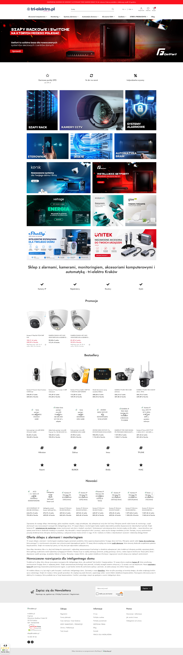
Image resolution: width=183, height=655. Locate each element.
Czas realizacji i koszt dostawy (70, 621)
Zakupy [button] (63, 608)
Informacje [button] (97, 608)
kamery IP (135, 562)
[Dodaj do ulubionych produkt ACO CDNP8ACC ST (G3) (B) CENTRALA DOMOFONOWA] (38, 489)
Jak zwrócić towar (132, 617)
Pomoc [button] (129, 608)
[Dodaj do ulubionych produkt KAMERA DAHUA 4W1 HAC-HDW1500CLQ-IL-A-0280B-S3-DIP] (66, 308)
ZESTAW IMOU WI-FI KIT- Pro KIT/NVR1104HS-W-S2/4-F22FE (102, 431)
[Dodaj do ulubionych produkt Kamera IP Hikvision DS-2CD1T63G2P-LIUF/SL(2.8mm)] (121, 489)
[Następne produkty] (152, 494)
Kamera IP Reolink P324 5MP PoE (35, 336)
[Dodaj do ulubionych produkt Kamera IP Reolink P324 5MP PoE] (44, 308)
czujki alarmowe (117, 543)
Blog (94, 628)
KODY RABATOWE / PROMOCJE (71, 624)
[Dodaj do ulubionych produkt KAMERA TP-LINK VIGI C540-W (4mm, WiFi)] (154, 363)
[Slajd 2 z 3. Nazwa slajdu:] (91, 40)
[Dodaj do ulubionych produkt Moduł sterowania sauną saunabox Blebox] (110, 363)
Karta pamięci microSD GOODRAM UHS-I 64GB (78, 431)
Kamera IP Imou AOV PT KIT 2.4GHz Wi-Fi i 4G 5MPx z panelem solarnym (145, 431)
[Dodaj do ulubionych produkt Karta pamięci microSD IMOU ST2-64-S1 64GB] (44, 403)
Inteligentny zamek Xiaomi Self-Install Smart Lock (50, 509)
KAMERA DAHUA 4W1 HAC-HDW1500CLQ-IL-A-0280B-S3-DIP (58, 336)
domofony (101, 570)
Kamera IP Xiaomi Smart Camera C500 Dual (36, 391)
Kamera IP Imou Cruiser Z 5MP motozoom (58, 391)
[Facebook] (28, 642)
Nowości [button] (91, 481)
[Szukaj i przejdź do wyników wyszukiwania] (112, 9)
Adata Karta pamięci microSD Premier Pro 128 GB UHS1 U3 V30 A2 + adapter (57, 431)
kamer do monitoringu (147, 541)
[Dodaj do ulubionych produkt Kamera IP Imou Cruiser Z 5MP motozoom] (66, 363)
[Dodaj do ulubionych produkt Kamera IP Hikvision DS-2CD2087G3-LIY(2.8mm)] (154, 489)
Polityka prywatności (100, 621)
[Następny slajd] (179, 40)
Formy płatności (65, 617)
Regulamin (63, 614)
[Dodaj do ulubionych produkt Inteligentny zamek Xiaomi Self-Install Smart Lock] (55, 489)
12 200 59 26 (32, 637)
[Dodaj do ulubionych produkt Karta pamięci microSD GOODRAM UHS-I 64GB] (88, 403)
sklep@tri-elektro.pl (33, 633)
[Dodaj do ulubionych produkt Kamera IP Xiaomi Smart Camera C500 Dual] (44, 363)
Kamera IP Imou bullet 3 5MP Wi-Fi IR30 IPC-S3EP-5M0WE (80, 391)
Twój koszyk (64, 631)
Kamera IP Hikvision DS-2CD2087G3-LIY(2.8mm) (148, 509)
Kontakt (95, 631)
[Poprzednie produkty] (31, 494)
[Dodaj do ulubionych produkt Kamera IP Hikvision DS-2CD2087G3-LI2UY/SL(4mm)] (137, 489)
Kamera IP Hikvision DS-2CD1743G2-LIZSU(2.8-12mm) (98, 509)
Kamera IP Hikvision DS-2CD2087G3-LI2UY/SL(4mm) (131, 509)
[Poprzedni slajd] (4, 40)
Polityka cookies (98, 617)
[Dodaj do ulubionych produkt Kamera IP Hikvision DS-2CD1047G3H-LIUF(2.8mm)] (71, 489)
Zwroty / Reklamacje (67, 628)
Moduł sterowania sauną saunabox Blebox (100, 391)
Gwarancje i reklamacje (134, 614)
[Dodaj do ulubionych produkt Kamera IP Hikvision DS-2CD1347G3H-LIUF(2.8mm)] (88, 489)
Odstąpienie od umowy (134, 621)
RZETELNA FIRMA (99, 624)
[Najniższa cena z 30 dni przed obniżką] (45, 345)
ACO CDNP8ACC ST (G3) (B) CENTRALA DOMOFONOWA (33, 509)
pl (123, 9)
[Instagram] (32, 642)
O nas (95, 614)
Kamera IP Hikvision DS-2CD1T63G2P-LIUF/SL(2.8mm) (115, 509)
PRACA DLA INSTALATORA (102, 634)
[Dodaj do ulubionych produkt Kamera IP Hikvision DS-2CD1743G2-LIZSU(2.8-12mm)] (104, 489)
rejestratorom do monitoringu (46, 528)
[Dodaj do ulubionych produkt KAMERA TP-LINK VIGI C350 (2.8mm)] (132, 363)
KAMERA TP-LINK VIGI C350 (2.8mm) (123, 391)
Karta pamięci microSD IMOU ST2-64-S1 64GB (35, 431)
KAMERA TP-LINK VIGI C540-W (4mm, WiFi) (146, 391)
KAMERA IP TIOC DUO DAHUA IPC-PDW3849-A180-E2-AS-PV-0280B (124, 431)
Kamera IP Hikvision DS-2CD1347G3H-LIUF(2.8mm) (82, 509)
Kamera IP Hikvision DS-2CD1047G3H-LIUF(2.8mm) (65, 509)
